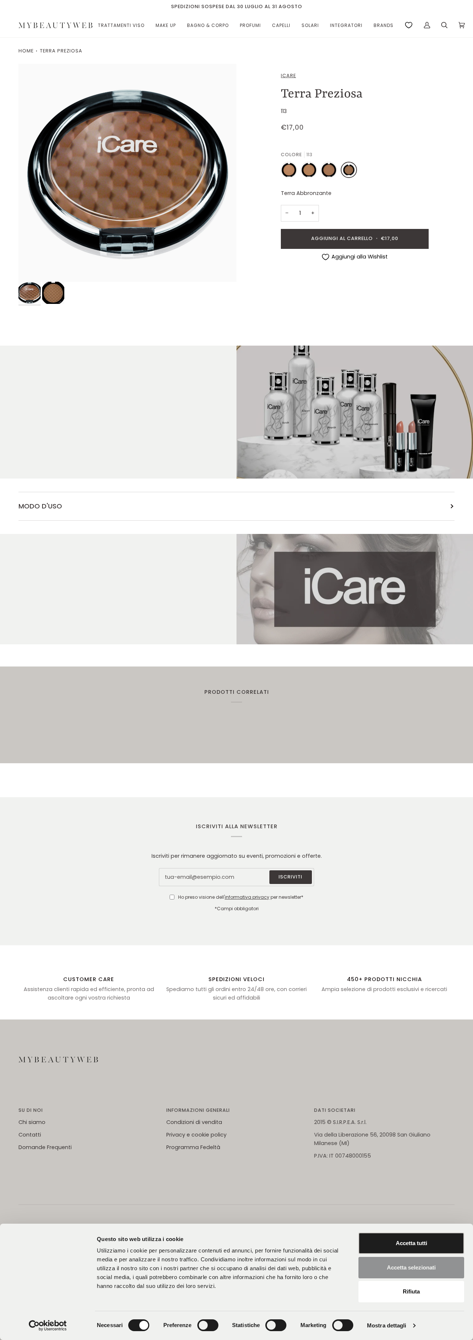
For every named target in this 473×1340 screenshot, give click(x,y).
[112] (331, 172)
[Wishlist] (408, 25)
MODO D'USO (40, 506)
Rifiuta (411, 1291)
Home (26, 51)
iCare (288, 75)
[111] (311, 172)
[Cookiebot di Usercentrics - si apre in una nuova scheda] (48, 1325)
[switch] (207, 1325)
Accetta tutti (411, 1243)
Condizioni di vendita (194, 1122)
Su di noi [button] (30, 1110)
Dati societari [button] (334, 1110)
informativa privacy (247, 897)
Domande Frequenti (45, 1147)
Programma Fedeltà (193, 1147)
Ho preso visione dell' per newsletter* (240, 897)
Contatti (29, 1134)
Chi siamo (31, 1122)
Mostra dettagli (386, 1325)
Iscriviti (290, 877)
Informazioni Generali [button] (198, 1110)
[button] (121, 25)
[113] (349, 172)
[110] (291, 172)
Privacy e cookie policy (196, 1134)
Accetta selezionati (411, 1267)
